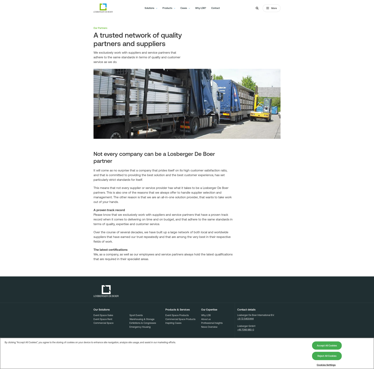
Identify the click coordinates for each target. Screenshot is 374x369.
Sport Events (136, 315)
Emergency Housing (140, 327)
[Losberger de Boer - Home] (106, 291)
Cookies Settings (326, 365)
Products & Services (177, 309)
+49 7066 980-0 (245, 329)
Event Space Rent (103, 319)
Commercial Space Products (180, 319)
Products (167, 8)
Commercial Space (104, 323)
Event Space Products (177, 315)
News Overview (209, 327)
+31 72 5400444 (245, 318)
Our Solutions (102, 309)
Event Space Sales (103, 315)
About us (206, 319)
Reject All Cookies (326, 356)
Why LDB (206, 315)
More (274, 8)
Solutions (150, 8)
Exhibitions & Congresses (142, 323)
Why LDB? (200, 8)
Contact (215, 8)
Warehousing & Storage (141, 319)
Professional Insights (212, 323)
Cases (184, 8)
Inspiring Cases (173, 323)
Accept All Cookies (327, 345)
